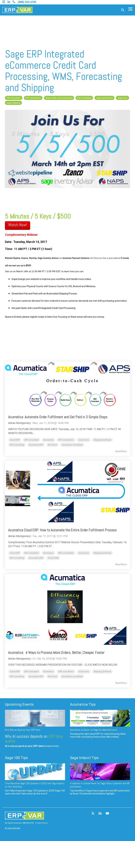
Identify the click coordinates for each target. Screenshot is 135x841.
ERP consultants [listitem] (66, 440)
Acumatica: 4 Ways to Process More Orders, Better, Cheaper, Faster (56, 652)
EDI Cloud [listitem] (52, 445)
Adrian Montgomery (19, 423)
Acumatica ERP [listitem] (36, 445)
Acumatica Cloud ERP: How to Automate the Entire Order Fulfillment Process (62, 530)
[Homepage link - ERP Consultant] (24, 817)
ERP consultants (33, 98)
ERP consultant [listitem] (31, 440)
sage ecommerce (104, 98)
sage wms (122, 98)
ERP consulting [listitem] (17, 445)
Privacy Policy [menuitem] (41, 823)
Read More (121, 451)
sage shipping (13, 103)
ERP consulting (84, 98)
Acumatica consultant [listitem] (72, 445)
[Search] (123, 10)
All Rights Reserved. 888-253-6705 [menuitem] (19, 823)
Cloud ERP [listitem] (15, 440)
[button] (130, 8)
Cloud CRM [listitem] (53, 558)
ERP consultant (14, 98)
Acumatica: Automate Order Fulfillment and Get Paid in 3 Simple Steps (57, 416)
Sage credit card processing (59, 98)
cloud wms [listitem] (83, 440)
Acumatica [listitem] (48, 440)
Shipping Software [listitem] (102, 440)
